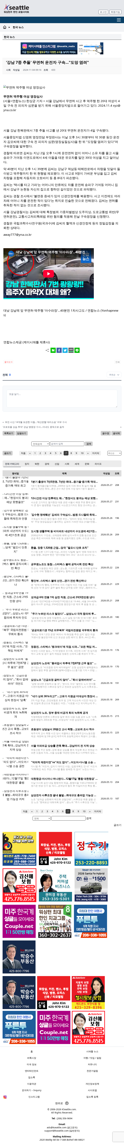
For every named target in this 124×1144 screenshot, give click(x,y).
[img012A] (19, 992)
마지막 (95, 453)
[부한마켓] (19, 849)
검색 (89, 443)
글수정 (105, 433)
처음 (23, 453)
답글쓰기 (21, 433)
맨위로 (59, 1103)
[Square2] (54, 921)
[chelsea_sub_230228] (88, 992)
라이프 (98, 463)
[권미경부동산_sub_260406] (55, 884)
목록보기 (8, 433)
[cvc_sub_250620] (53, 992)
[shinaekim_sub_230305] (88, 1027)
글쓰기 (7, 453)
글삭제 (116, 433)
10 (82, 453)
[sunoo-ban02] (53, 1027)
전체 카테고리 (12, 463)
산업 (57, 463)
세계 (77, 463)
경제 (47, 463)
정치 (27, 463)
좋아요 (8, 361)
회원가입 (115, 11)
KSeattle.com (69, 1109)
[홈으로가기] (16, 8)
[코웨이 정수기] (91, 849)
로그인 (103, 11)
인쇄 (117, 361)
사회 (67, 463)
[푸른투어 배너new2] (19, 1027)
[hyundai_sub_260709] (91, 884)
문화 (87, 463)
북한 (37, 463)
